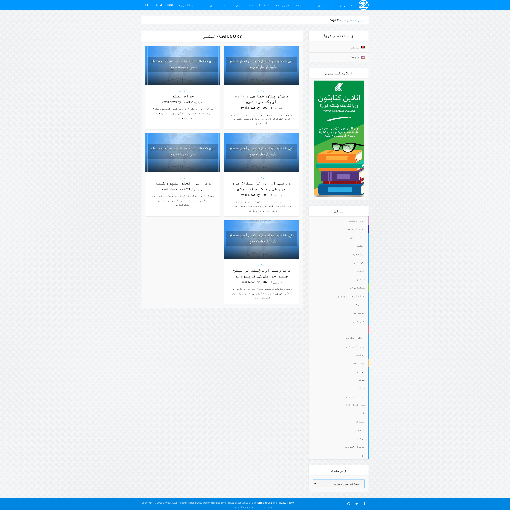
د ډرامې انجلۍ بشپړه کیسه (183, 183)
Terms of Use (264, 502)
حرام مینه (183, 95)
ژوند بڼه (304, 5)
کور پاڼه (345, 5)
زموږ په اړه (265, 507)
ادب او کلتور (191, 5)
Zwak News (248, 107)
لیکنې (346, 20)
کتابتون (325, 5)
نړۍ (239, 5)
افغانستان (219, 5)
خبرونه (283, 5)
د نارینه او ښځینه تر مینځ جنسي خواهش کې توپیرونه (261, 273)
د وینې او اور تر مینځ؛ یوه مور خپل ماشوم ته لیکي (261, 185)
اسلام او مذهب (258, 5)
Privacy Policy (286, 502)
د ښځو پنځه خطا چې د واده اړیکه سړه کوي (261, 98)
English (161, 5)
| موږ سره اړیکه (245, 507)
